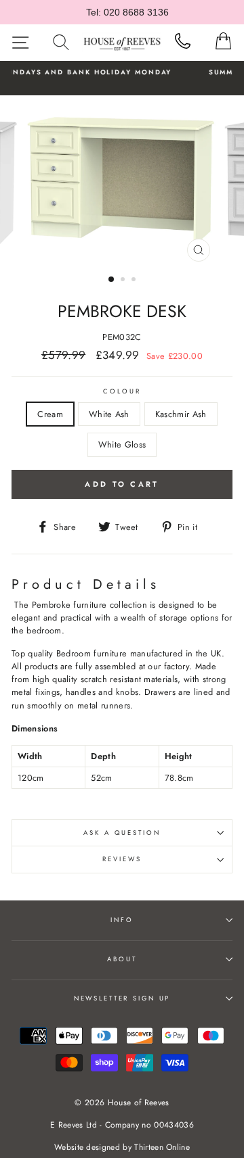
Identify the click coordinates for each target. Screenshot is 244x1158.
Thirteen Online (162, 1147)
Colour (121, 391)
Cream (50, 414)
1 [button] (111, 279)
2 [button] (124, 280)
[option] (122, 181)
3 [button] (134, 280)
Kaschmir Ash (181, 414)
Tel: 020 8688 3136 (127, 12)
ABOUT (121, 959)
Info (121, 920)
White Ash (109, 414)
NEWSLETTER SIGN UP (122, 998)
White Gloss (122, 444)
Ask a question (121, 833)
